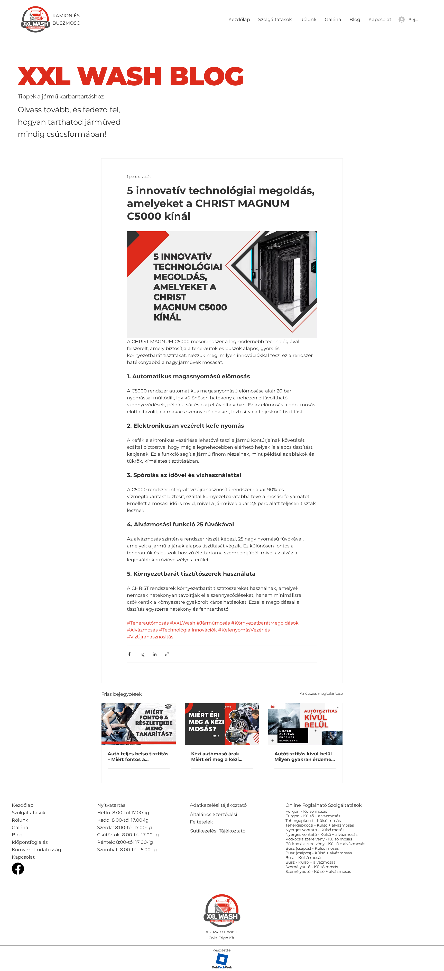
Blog (17, 835)
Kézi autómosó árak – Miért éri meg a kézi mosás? (217, 756)
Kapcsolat (23, 857)
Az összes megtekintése (321, 693)
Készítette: (221, 950)
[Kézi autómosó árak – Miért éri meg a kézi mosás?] (222, 724)
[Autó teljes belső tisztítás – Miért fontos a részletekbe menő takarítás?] (138, 724)
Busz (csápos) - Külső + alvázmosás (318, 852)
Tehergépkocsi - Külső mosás (313, 820)
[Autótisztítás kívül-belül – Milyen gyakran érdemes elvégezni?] (305, 724)
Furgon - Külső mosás (306, 811)
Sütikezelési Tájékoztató (217, 831)
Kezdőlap (22, 805)
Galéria (20, 827)
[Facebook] (18, 869)
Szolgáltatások (28, 813)
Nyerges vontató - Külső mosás (314, 829)
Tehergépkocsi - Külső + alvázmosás (319, 825)
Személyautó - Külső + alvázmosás (318, 871)
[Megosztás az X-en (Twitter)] (142, 654)
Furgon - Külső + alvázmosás (312, 815)
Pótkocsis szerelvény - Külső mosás (318, 839)
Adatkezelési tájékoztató (218, 805)
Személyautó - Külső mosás (311, 866)
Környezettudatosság (36, 850)
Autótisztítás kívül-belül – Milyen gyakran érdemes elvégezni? (304, 756)
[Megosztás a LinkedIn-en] (154, 654)
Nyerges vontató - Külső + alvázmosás (321, 834)
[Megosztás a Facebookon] (129, 654)
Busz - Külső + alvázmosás (310, 862)
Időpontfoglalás (30, 842)
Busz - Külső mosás (303, 857)
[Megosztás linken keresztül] (167, 654)
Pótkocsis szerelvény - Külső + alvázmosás (325, 843)
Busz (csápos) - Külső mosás (312, 848)
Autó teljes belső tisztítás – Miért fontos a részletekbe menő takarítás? (138, 756)
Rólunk (20, 820)
